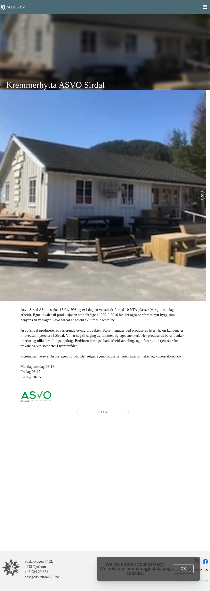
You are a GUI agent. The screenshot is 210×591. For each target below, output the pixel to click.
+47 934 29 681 (36, 572)
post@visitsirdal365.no (42, 577)
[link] (11, 568)
